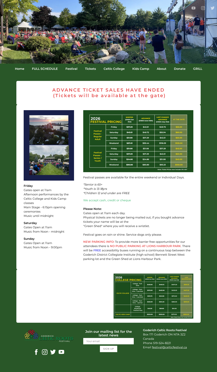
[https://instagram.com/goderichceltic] (44, 352)
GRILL (197, 69)
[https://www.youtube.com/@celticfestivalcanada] (193, 8)
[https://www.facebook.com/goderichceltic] (184, 8)
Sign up (108, 348)
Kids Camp (140, 69)
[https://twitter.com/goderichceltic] (53, 352)
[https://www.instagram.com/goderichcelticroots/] (203, 8)
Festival (71, 69)
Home (19, 69)
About (161, 69)
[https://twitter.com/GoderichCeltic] (212, 8)
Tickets (90, 69)
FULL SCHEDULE (45, 69)
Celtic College (114, 69)
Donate (180, 69)
